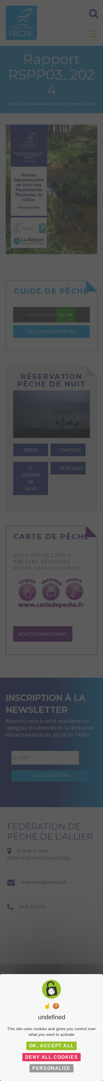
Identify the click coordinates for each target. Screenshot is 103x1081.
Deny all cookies (51, 1057)
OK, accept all (51, 1045)
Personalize (51, 1068)
